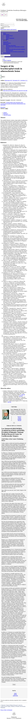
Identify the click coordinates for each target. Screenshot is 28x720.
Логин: (2, 23)
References (5, 113)
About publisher (6, 52)
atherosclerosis (20, 103)
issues (15, 693)
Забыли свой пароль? (12, 29)
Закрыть (2, 76)
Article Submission (10, 38)
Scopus (19, 418)
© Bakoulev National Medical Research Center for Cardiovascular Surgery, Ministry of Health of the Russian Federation (13, 706)
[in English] (5, 15)
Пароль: (2, 25)
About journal (6, 34)
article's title (15, 695)
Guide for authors (7, 43)
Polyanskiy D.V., (16, 80)
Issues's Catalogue (7, 60)
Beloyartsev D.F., (9, 80)
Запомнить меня (6, 26)
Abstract (5, 112)
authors (15, 694)
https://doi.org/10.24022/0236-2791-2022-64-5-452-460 (15, 90)
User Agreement (9, 50)
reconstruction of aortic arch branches (9, 103)
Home (4, 33)
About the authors (7, 115)
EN (4, 59)
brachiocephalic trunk (10, 102)
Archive (5, 40)
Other (7, 39)
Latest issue (5, 41)
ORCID (23, 394)
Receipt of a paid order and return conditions (15, 49)
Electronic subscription (11, 45)
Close (14, 684)
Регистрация (3, 29)
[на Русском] (2, 15)
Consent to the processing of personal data (15, 51)
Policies (7, 36)
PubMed (19, 419)
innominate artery (19, 102)
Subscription (6, 44)
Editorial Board (9, 35)
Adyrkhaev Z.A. (23, 80)
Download (3, 107)
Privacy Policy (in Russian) (6, 710)
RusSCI (19, 416)
